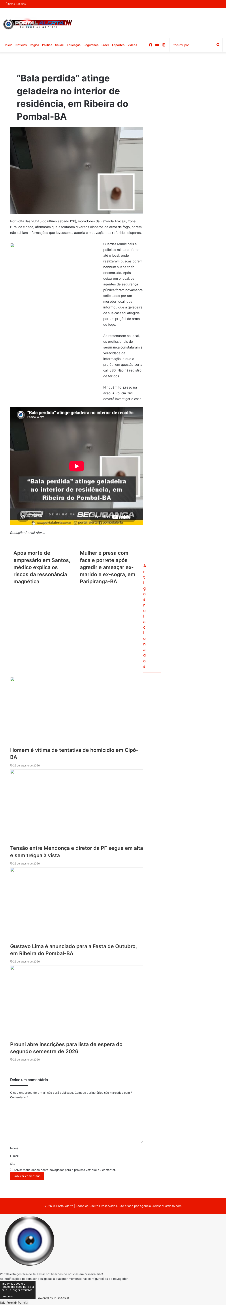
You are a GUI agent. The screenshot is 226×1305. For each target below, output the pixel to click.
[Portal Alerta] (37, 23)
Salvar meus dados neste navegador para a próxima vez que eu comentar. (65, 1170)
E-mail (14, 1156)
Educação (74, 45)
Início (8, 45)
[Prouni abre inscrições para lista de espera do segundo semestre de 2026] (76, 1003)
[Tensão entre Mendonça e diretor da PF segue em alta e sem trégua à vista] (76, 807)
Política (47, 45)
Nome (14, 1148)
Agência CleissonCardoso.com (160, 1206)
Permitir (23, 1302)
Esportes (118, 45)
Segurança (91, 45)
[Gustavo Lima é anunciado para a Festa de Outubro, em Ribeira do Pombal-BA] (76, 905)
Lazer (105, 45)
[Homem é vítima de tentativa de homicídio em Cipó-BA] (76, 712)
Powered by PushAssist (52, 1298)
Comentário (19, 1097)
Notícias (21, 45)
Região (34, 45)
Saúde (59, 45)
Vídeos (132, 45)
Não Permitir (8, 1302)
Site (12, 1163)
